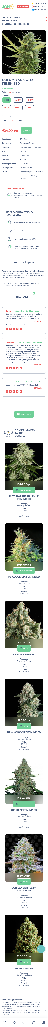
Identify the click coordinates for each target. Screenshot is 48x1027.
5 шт (18, 100)
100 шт (29, 107)
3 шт (6, 100)
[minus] (4, 120)
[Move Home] (5, 1022)
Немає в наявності (25, 490)
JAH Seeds (24, 139)
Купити (27, 131)
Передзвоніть (24, 6)
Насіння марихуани (11, 17)
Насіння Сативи (9, 21)
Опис (15, 262)
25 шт (6, 107)
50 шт (18, 107)
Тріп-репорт (29, 262)
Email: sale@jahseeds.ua (12, 1000)
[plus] (20, 120)
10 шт (29, 100)
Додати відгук (26, 414)
